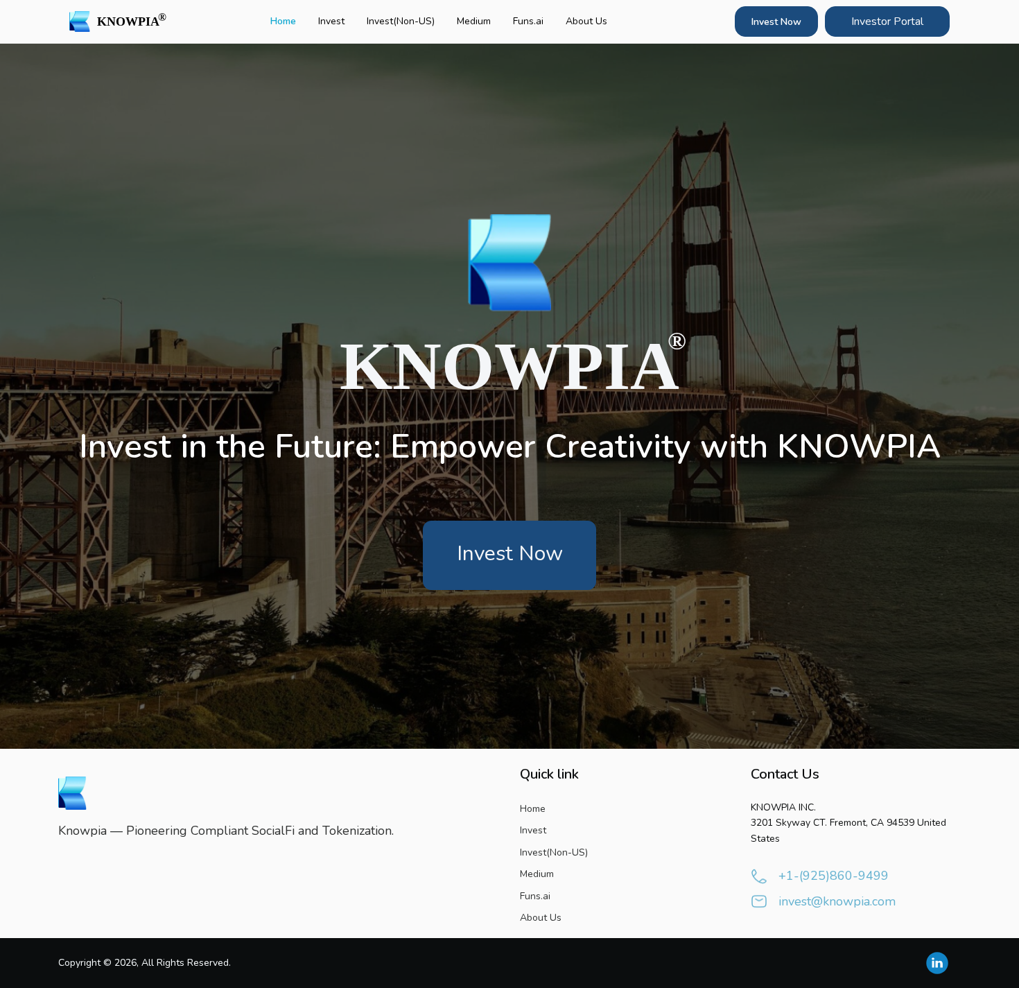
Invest (331, 21)
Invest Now (776, 21)
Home (283, 21)
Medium (474, 21)
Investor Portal (887, 21)
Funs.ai (528, 21)
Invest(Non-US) (401, 21)
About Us (586, 21)
